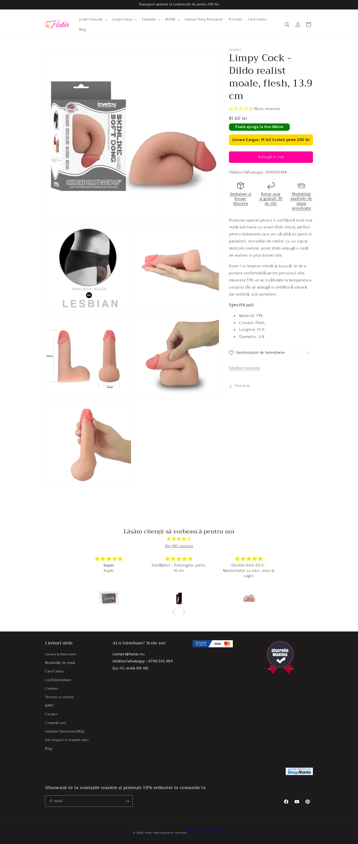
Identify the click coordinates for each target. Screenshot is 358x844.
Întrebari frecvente (244, 368)
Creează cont (55, 723)
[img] (179, 539)
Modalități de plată (60, 663)
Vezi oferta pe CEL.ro (206, 830)
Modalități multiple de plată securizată (301, 201)
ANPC (49, 706)
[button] (92, 19)
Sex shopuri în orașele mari (66, 740)
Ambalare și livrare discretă (241, 199)
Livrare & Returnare (60, 654)
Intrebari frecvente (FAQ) (65, 731)
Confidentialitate (58, 680)
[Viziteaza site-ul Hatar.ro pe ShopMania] (299, 773)
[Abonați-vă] (127, 801)
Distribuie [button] (242, 386)
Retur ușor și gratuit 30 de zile (271, 199)
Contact (51, 714)
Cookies (51, 689)
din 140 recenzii (179, 546)
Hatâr (148, 832)
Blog (48, 749)
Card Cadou (54, 672)
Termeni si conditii (59, 697)
